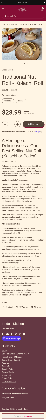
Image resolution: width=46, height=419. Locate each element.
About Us (5, 363)
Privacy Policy (7, 378)
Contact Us (6, 366)
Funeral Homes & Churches (12, 357)
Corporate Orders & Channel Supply (15, 354)
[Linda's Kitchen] (22, 9)
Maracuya (28, 416)
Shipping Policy (7, 369)
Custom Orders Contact (11, 360)
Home (4, 24)
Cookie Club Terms (9, 381)
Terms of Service (8, 372)
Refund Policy (7, 375)
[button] (5, 124)
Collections (13, 24)
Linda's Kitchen (21, 409)
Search (4, 351)
